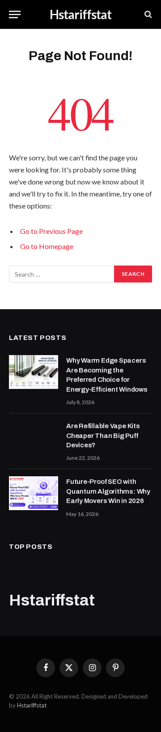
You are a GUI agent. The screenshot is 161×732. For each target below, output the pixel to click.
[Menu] (15, 14)
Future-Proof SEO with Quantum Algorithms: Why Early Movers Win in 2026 (108, 491)
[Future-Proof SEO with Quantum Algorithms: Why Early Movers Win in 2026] (33, 493)
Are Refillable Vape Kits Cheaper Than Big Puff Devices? (103, 435)
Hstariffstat (32, 705)
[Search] (147, 14)
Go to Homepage (46, 246)
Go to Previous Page (51, 231)
